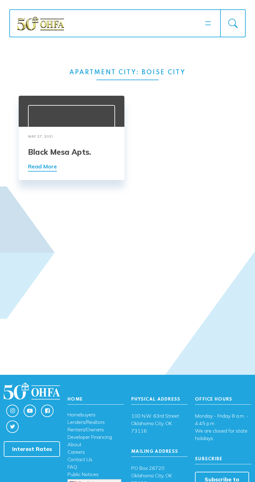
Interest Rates (32, 448)
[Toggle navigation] (208, 23)
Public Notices (83, 474)
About (74, 445)
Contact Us (79, 459)
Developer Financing (89, 437)
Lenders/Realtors (86, 422)
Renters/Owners (85, 430)
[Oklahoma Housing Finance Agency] (109, 23)
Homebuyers (81, 415)
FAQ (72, 467)
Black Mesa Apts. (59, 152)
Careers (76, 452)
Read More (42, 166)
